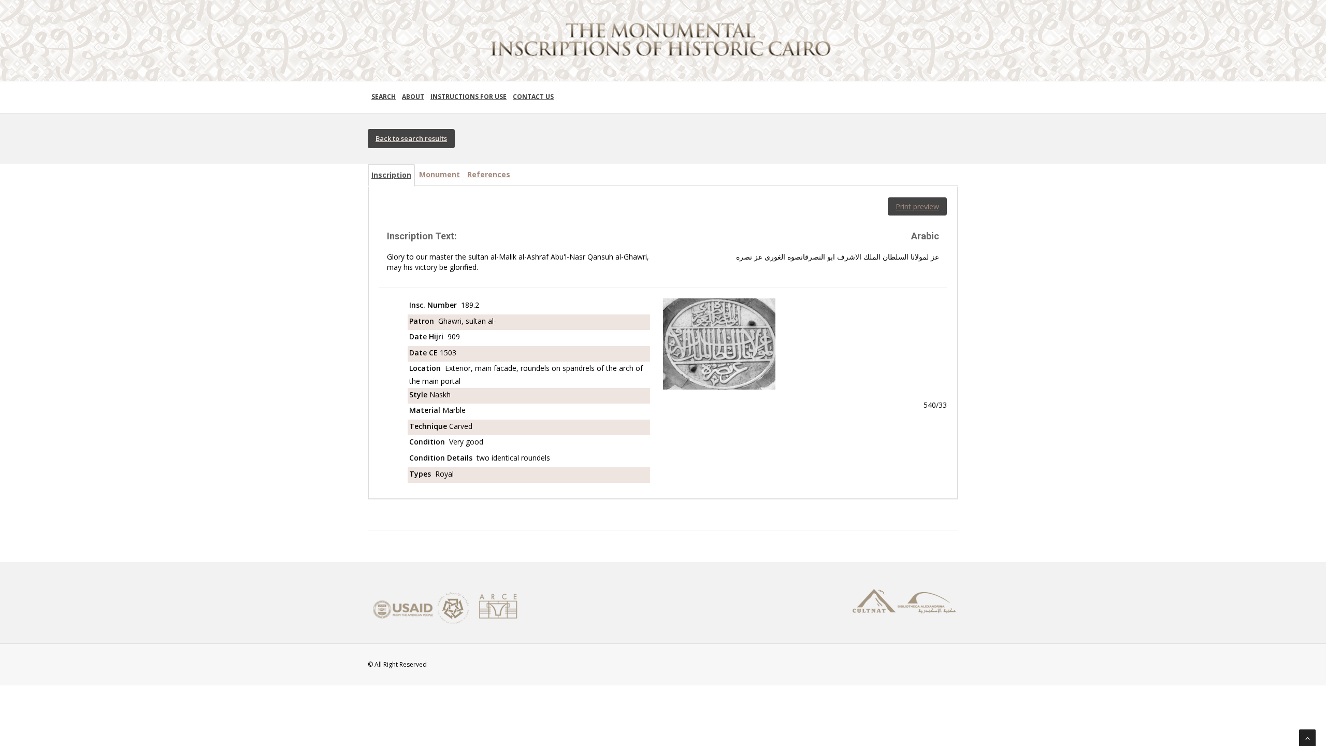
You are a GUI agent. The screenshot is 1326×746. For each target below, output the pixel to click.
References (488, 174)
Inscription (391, 175)
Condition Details (441, 458)
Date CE (424, 352)
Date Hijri (427, 336)
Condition (428, 442)
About (413, 96)
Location (426, 368)
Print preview (917, 206)
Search (383, 96)
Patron (422, 321)
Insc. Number (434, 305)
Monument (439, 174)
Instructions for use (468, 96)
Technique (429, 426)
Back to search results (411, 138)
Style (419, 394)
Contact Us (533, 96)
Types (421, 474)
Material (425, 410)
